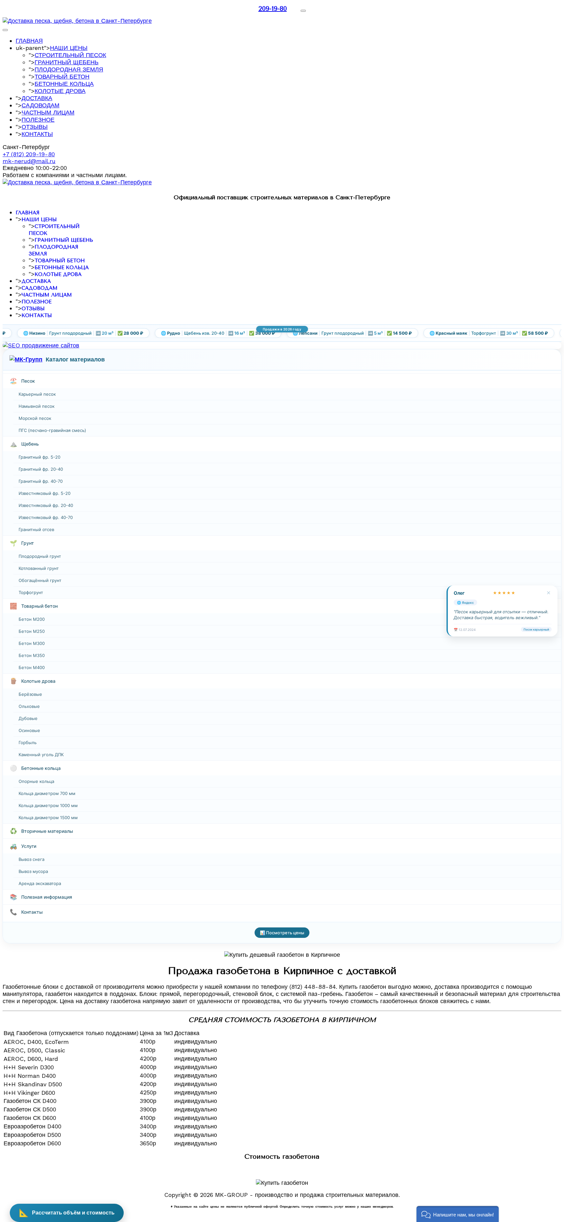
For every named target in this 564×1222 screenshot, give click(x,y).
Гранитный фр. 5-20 (39, 457)
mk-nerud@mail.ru (29, 161)
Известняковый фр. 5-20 (44, 493)
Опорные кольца (36, 781)
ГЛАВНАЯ (29, 40)
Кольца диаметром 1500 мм (48, 817)
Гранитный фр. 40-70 (41, 481)
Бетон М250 (32, 631)
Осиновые (29, 730)
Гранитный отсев (36, 529)
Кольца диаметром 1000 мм (48, 805)
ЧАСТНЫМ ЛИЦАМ (48, 112)
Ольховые (29, 706)
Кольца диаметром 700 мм (47, 793)
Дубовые (28, 718)
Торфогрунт (31, 592)
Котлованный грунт (39, 568)
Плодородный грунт (40, 556)
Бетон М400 (32, 667)
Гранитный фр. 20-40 (41, 469)
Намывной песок (37, 406)
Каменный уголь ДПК (41, 754)
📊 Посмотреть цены (282, 932)
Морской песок (35, 418)
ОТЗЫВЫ (35, 126)
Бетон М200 (32, 619)
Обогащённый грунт (40, 580)
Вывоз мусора (33, 871)
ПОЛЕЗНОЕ (38, 119)
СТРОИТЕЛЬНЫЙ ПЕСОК (70, 55)
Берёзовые (30, 694)
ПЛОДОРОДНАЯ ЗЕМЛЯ (69, 69)
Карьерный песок (37, 394)
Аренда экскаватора (40, 883)
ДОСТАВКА (37, 98)
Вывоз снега (31, 859)
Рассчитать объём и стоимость (67, 1212)
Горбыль (28, 742)
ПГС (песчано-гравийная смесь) (52, 430)
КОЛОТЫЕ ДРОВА (60, 90)
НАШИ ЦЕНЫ (68, 47)
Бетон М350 (32, 655)
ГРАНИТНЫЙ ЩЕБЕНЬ (67, 62)
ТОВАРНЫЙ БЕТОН (62, 76)
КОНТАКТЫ (37, 133)
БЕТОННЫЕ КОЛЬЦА (64, 83)
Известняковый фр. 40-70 (46, 517)
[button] (457, 1214)
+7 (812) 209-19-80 (29, 154)
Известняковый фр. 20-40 (46, 505)
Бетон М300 (32, 643)
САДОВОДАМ (40, 105)
